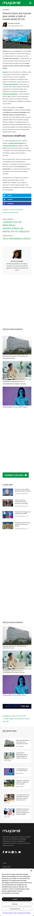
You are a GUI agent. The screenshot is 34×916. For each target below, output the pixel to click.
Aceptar (15, 899)
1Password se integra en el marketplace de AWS (22, 512)
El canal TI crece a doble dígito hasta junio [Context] (23, 490)
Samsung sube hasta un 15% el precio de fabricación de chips (23, 741)
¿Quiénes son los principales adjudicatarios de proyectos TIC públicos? (16, 227)
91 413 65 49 (20, 716)
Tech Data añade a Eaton (16, 239)
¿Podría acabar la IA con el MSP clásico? (22, 769)
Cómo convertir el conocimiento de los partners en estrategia (21, 501)
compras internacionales (10, 212)
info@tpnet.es (7, 716)
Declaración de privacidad (24, 912)
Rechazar (15, 904)
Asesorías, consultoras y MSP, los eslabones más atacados (23, 782)
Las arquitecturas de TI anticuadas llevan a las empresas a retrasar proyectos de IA (23, 797)
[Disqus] (17, 438)
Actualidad (6, 9)
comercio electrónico (16, 209)
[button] (31, 871)
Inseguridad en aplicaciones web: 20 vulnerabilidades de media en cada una (22, 755)
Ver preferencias (15, 908)
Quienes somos (7, 866)
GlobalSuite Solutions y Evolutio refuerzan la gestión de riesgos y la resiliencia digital (22, 811)
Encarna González (17, 261)
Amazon (5, 209)
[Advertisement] (17, 302)
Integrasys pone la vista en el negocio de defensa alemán (22, 524)
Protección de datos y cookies (10, 912)
